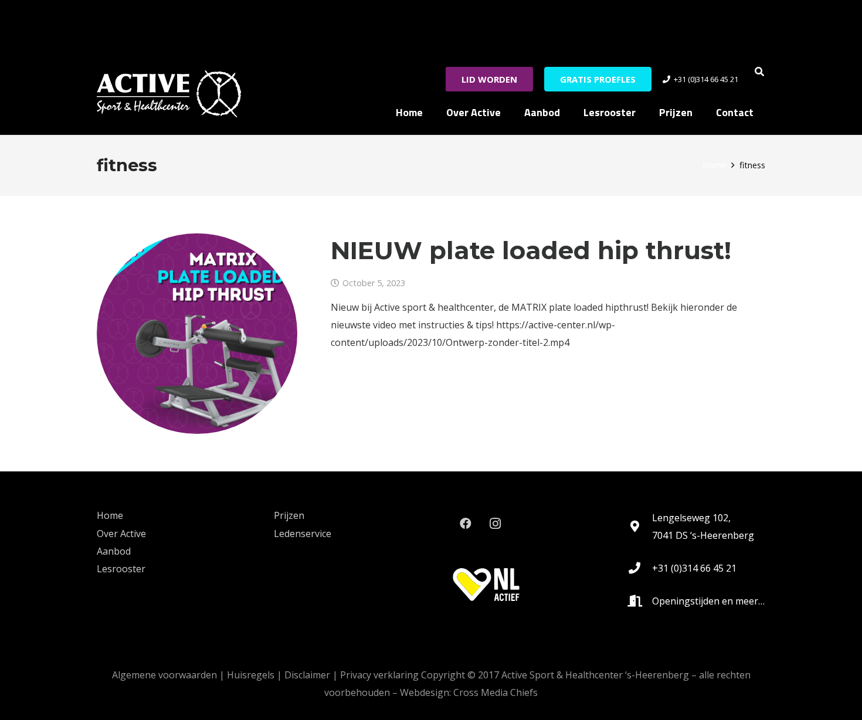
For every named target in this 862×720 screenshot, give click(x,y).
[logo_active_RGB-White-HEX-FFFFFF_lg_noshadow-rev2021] (169, 93)
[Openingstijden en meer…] (640, 601)
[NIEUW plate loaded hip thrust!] (197, 333)
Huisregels (250, 674)
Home (110, 515)
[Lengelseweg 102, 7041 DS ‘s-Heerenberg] (640, 526)
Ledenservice (302, 533)
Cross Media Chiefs (495, 692)
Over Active (121, 533)
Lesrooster (121, 568)
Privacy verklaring (379, 674)
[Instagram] (495, 523)
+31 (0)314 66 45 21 (694, 568)
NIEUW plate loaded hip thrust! (531, 250)
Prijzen (289, 515)
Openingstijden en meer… (708, 601)
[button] (759, 71)
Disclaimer (307, 674)
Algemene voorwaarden (164, 674)
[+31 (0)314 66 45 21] (640, 568)
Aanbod (114, 551)
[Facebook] (465, 523)
